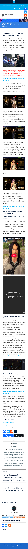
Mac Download (19, 517)
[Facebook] (25, 9)
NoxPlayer (14, 443)
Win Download (7, 517)
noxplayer (21, 465)
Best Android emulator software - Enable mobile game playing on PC (14, 6)
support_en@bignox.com (21, 8)
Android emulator (12, 449)
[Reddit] (25, 15)
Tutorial (15, 446)
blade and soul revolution (15, 451)
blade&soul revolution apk (13, 465)
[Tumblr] (25, 18)
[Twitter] (25, 12)
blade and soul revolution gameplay (12, 459)
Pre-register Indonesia (9, 425)
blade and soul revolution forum (16, 457)
